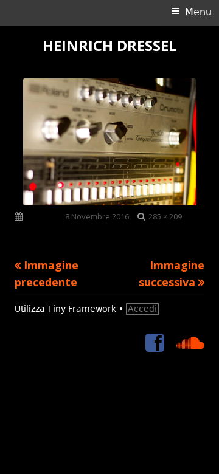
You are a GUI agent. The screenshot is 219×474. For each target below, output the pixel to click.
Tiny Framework (81, 309)
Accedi (142, 309)
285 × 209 (165, 216)
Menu (198, 12)
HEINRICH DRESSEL (109, 45)
